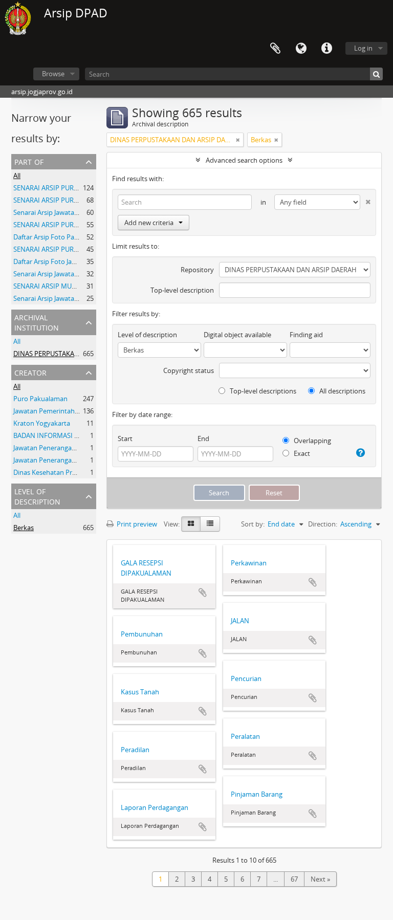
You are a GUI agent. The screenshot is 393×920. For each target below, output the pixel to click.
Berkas (23, 527)
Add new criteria (148, 222)
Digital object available (237, 334)
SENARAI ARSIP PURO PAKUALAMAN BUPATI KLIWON (94, 200)
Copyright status (188, 370)
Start (125, 438)
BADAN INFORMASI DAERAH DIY (62, 435)
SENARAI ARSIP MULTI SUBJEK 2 (61, 286)
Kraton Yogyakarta (41, 423)
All (16, 175)
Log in (363, 48)
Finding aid (306, 334)
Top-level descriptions (262, 391)
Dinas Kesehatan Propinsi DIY (57, 472)
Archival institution (36, 322)
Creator (30, 372)
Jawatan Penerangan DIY (50, 460)
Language (301, 48)
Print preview (136, 524)
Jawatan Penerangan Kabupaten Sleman (74, 447)
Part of (28, 161)
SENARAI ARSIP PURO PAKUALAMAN (68, 249)
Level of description (37, 496)
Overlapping (311, 440)
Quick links (326, 48)
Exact (301, 453)
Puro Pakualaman (40, 398)
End (203, 438)
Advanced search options (244, 160)
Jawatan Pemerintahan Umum (59, 410)
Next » (320, 879)
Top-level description (182, 290)
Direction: (322, 524)
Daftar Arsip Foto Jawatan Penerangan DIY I (78, 261)
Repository (197, 269)
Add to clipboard (203, 592)
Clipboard (275, 48)
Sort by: (253, 524)
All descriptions (341, 391)
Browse (53, 73)
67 (294, 879)
